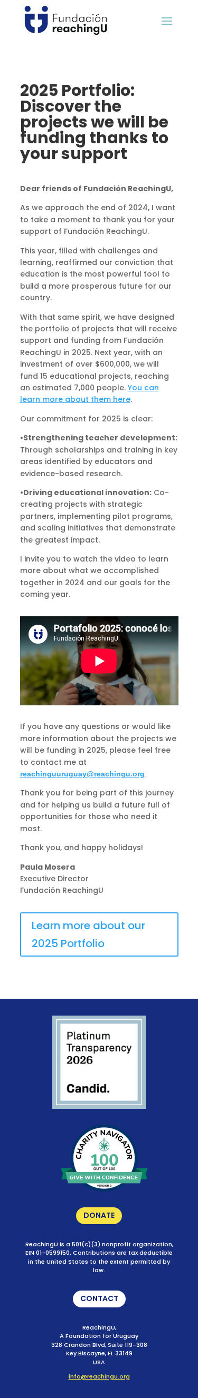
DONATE (95, 1217)
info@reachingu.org (99, 1376)
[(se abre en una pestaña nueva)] (99, 1106)
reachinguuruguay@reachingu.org (82, 774)
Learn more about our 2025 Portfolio (82, 937)
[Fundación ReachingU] (65, 20)
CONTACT (95, 1300)
